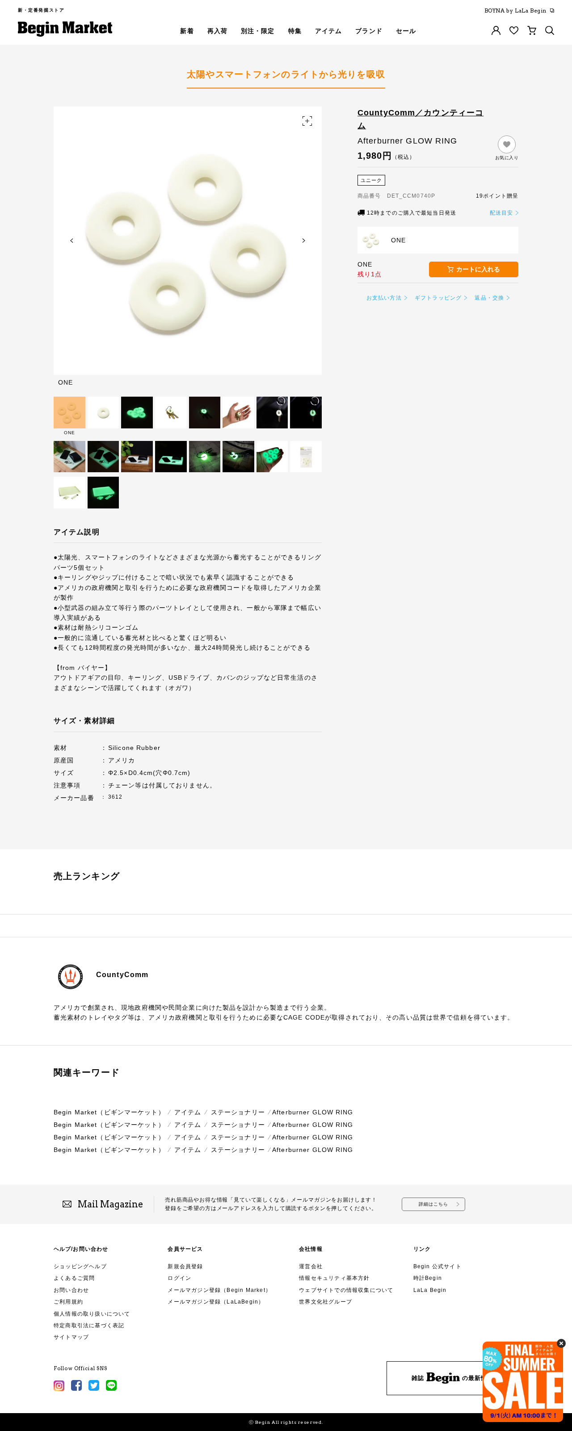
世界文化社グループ (325, 1302)
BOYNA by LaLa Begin (515, 10)
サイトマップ (71, 1337)
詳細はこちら (434, 1204)
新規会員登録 (185, 1266)
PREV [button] (71, 240)
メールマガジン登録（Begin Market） (219, 1290)
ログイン (179, 1278)
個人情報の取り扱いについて (92, 1314)
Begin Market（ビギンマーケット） (109, 1112)
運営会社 (311, 1266)
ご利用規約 (68, 1302)
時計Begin (427, 1278)
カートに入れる (478, 269)
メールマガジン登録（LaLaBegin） (216, 1302)
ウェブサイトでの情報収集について (346, 1290)
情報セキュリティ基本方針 (334, 1278)
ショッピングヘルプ (80, 1266)
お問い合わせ (71, 1290)
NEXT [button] (304, 240)
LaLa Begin (430, 1290)
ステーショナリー (238, 1112)
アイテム (187, 1112)
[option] (188, 245)
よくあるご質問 (74, 1278)
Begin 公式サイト (437, 1266)
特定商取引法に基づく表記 (89, 1325)
